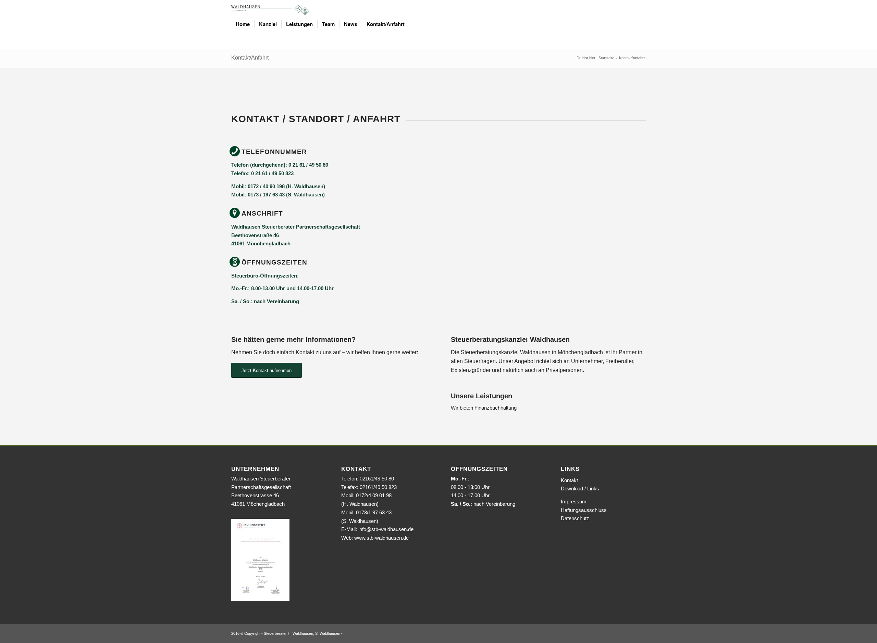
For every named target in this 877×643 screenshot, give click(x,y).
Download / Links (580, 488)
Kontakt (569, 480)
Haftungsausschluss (584, 510)
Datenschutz (575, 518)
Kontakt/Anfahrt (250, 58)
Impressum (573, 501)
